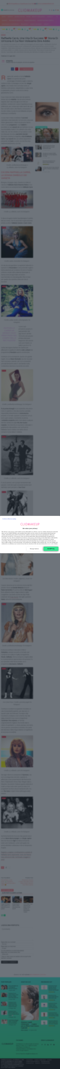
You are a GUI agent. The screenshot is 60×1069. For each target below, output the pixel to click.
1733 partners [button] (11, 531)
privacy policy (50, 543)
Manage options (34, 548)
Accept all (51, 548)
